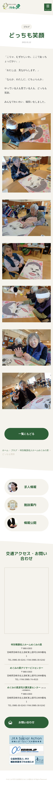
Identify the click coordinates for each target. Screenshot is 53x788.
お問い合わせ (26, 722)
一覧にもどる (26, 433)
